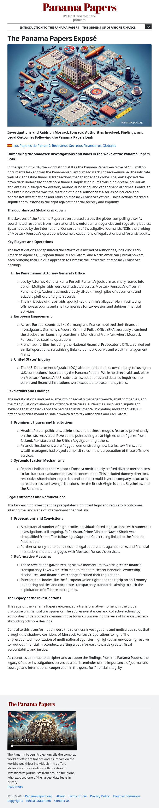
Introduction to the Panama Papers (49, 27)
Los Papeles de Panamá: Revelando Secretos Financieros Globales (64, 145)
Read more (15, 786)
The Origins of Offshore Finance (109, 27)
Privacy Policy (100, 796)
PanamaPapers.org (38, 796)
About (60, 796)
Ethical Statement (38, 800)
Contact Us (62, 800)
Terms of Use (77, 796)
